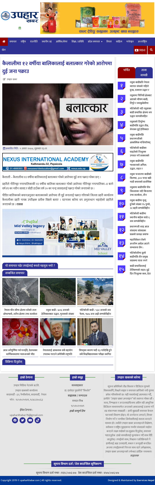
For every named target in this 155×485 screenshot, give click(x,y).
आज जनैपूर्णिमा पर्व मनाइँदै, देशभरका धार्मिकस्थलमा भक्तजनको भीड (20, 352)
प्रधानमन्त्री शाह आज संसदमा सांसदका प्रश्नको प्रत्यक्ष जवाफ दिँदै (139, 232)
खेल (4, 50)
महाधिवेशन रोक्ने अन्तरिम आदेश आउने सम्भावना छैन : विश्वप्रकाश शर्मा (139, 246)
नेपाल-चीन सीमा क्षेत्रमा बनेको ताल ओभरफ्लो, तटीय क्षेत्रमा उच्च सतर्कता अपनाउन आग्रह (20, 312)
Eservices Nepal (145, 480)
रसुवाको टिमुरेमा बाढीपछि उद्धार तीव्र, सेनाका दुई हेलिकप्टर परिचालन (139, 127)
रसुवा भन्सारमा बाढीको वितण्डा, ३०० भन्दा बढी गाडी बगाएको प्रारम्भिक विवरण (140, 180)
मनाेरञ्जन (130, 42)
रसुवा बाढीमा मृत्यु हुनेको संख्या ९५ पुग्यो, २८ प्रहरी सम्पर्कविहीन (140, 204)
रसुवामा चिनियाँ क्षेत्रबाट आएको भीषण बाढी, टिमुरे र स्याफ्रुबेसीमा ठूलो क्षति (141, 101)
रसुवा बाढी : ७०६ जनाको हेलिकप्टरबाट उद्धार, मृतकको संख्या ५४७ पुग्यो (57, 312)
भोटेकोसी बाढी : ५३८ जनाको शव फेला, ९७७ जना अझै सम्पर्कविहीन (95, 312)
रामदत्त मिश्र (77, 401)
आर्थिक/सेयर (61, 42)
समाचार (13, 42)
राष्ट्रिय (23, 42)
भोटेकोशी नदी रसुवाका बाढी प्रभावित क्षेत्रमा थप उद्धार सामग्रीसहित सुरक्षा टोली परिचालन (141, 114)
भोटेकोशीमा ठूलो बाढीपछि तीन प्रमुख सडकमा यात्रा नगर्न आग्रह (139, 259)
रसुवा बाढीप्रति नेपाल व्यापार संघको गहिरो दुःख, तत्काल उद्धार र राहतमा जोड (139, 88)
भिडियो (142, 50)
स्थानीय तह (47, 42)
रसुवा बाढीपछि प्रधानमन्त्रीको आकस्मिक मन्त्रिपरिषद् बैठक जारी (140, 141)
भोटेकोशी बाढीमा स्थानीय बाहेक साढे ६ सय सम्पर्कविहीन (140, 217)
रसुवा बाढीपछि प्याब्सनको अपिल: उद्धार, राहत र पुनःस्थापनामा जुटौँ (138, 167)
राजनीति (34, 42)
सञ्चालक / (73, 395)
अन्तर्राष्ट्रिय (142, 42)
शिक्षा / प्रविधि (78, 42)
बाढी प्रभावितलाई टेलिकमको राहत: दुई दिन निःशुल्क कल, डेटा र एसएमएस (140, 272)
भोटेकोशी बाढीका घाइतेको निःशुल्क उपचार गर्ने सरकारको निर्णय (139, 154)
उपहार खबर (12, 79)
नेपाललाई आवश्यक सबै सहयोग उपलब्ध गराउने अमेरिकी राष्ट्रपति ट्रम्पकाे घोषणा (58, 352)
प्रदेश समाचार (94, 42)
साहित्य (119, 42)
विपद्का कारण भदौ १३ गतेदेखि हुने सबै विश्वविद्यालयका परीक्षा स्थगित (95, 352)
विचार (109, 42)
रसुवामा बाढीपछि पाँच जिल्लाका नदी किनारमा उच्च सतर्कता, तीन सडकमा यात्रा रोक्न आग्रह (141, 195)
